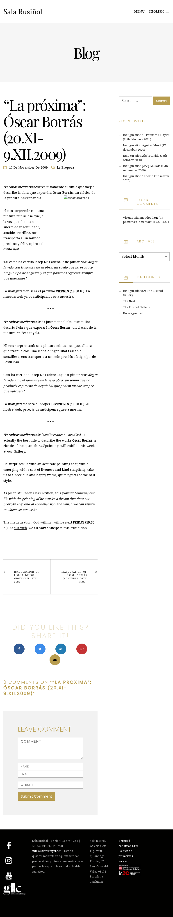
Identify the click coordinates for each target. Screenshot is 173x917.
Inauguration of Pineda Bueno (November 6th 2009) (26, 577)
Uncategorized (133, 313)
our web (20, 528)
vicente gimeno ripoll (138, 217)
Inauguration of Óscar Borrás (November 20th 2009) (74, 577)
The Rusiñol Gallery (136, 307)
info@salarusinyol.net (46, 851)
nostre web (12, 409)
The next (129, 301)
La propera (65, 167)
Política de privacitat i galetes (126, 856)
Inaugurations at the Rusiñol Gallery (143, 293)
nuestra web (13, 296)
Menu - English (149, 11)
